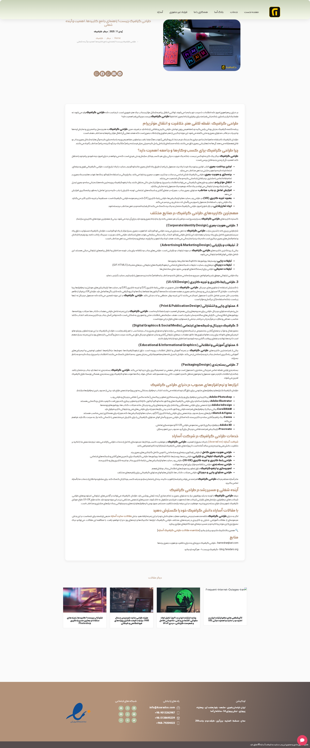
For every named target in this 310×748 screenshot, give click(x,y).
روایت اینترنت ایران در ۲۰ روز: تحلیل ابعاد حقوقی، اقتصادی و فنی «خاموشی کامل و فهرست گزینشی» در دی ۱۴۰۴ (178, 620)
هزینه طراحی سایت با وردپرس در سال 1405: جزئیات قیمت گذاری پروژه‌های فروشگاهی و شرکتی (131, 620)
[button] (120, 74)
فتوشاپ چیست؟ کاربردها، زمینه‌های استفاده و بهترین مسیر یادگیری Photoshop (85, 620)
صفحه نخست (251, 12)
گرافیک (98, 31)
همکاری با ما (201, 12)
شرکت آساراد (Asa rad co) (223, 442)
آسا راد (160, 12)
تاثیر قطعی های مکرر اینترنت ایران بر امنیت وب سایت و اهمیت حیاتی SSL (225, 619)
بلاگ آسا (219, 12)
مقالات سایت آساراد (121, 516)
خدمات (234, 12)
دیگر (105, 31)
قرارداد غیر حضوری (178, 12)
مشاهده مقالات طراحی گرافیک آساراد (178, 530)
